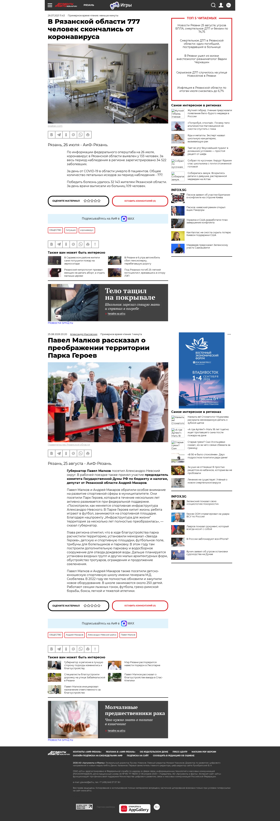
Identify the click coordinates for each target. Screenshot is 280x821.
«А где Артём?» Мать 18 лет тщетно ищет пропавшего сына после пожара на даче (208, 432)
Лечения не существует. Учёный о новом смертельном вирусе (207, 481)
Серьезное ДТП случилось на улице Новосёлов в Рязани (201, 74)
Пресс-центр (180, 752)
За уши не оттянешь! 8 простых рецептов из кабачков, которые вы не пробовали (210, 470)
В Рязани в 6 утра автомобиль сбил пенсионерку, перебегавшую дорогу (142, 260)
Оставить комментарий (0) (140, 201)
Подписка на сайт (138, 755)
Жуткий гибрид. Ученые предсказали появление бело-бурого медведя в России (210, 113)
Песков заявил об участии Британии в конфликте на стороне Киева (208, 196)
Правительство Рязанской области (69, 444)
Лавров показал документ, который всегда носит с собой (207, 527)
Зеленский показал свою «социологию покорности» (202, 502)
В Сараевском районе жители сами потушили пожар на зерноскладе (82, 260)
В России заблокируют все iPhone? (207, 539)
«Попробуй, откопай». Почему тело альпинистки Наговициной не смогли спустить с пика (209, 125)
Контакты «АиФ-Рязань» (87, 752)
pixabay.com (55, 125)
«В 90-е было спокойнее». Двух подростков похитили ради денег (208, 456)
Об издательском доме (154, 752)
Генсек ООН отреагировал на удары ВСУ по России (207, 515)
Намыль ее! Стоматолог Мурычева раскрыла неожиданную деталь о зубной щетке (208, 419)
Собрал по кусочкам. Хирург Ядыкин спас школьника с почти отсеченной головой (210, 163)
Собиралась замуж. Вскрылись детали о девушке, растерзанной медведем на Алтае (207, 176)
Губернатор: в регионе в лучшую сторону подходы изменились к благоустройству (83, 665)
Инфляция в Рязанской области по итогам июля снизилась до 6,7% (201, 89)
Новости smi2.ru (60, 323)
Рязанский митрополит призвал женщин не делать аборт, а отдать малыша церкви (84, 272)
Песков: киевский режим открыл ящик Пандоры (206, 208)
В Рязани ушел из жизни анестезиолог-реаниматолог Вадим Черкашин (202, 59)
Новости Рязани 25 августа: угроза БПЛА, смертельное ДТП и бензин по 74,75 (201, 28)
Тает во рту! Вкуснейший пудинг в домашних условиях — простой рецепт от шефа (208, 151)
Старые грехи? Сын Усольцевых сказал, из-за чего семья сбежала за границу (209, 444)
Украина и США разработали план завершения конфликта (207, 221)
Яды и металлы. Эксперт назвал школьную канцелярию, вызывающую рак (206, 138)
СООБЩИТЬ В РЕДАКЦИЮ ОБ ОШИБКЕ (173, 755)
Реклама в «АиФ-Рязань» (120, 752)
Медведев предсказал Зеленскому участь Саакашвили (207, 246)
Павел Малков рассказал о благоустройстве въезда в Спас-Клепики (143, 677)
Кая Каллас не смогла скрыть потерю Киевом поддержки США (208, 234)
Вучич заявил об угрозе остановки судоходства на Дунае (207, 553)
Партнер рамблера (106, 807)
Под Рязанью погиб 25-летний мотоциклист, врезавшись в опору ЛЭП (144, 272)
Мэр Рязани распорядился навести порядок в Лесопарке (142, 664)
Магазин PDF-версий (204, 752)
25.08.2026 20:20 (57, 334)
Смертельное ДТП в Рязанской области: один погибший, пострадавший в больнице (202, 44)
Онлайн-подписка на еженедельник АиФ (97, 755)
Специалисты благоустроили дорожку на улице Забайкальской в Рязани (84, 677)
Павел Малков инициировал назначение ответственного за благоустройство (82, 689)
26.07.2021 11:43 (56, 15)
